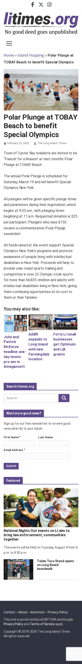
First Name (11, 437)
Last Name (45, 437)
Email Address (13, 450)
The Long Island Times (51, 143)
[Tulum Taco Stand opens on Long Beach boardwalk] (18, 569)
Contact (9, 612)
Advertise (37, 612)
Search (64, 398)
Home (9, 55)
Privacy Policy (58, 612)
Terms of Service (42, 624)
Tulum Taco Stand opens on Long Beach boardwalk (55, 565)
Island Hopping (31, 55)
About (22, 612)
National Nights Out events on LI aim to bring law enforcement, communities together (37, 535)
